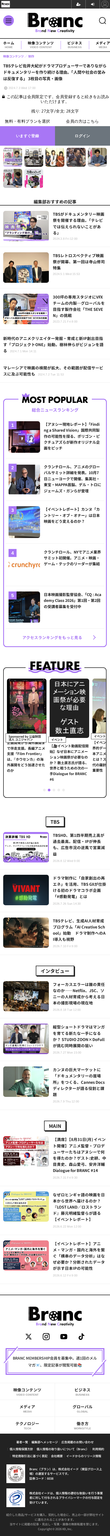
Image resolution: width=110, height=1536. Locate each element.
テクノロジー (27, 1425)
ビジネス (74, 45)
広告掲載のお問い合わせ (77, 1442)
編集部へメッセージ (45, 1442)
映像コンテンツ (41, 45)
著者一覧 (22, 1442)
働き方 (82, 1425)
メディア (27, 1408)
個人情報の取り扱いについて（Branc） (63, 1449)
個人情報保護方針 (21, 1449)
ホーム (8, 45)
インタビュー (55, 970)
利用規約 (98, 1449)
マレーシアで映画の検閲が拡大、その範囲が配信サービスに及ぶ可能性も (53, 371)
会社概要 (57, 1456)
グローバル (83, 1408)
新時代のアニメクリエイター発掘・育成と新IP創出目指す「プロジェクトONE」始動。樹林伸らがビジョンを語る (53, 344)
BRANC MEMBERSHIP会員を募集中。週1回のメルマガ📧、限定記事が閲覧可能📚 (55, 1361)
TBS (55, 821)
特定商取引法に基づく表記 (30, 1456)
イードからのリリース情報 (83, 1456)
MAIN (55, 1125)
